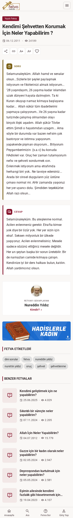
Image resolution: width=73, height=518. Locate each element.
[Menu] (67, 5)
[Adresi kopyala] (13, 51)
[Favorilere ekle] (36, 51)
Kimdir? (35, 309)
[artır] (29, 51)
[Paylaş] (5, 51)
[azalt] (21, 51)
